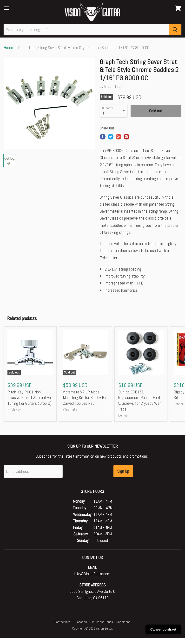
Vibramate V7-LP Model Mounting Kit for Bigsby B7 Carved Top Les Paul (85, 397)
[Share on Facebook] (103, 136)
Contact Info (62, 622)
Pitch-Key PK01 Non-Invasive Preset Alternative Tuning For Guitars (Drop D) (29, 397)
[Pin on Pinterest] (126, 136)
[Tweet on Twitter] (110, 136)
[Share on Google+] (118, 136)
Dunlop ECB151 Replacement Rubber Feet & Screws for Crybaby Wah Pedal (139, 400)
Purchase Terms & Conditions (111, 622)
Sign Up (123, 471)
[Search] (175, 29)
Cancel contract (163, 629)
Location (81, 622)
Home (8, 47)
